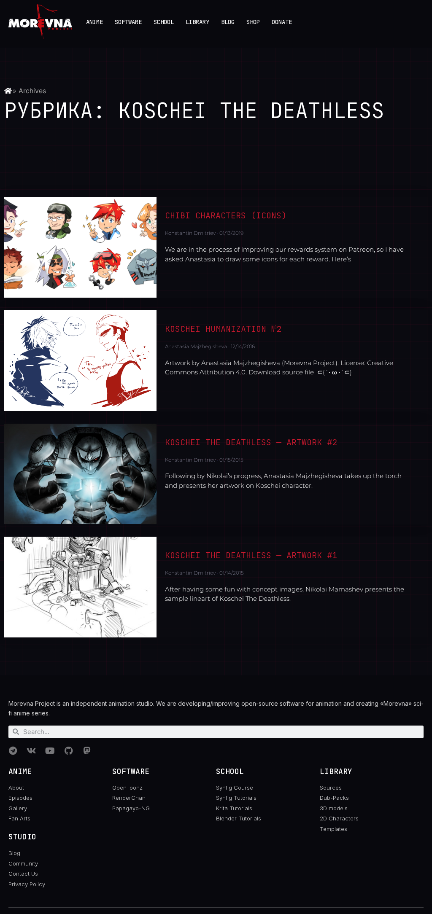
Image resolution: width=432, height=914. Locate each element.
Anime (94, 22)
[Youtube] (50, 751)
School (164, 22)
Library (197, 22)
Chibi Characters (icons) (225, 215)
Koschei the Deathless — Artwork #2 (251, 442)
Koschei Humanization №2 (223, 328)
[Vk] (31, 751)
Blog (228, 22)
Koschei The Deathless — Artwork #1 (251, 555)
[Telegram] (12, 751)
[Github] (68, 751)
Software (128, 22)
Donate (282, 22)
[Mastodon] (87, 751)
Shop (253, 22)
